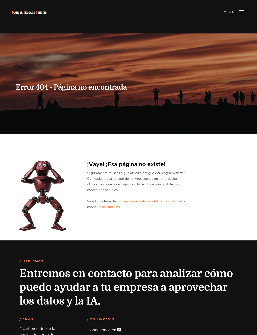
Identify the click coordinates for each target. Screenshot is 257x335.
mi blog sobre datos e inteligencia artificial (149, 201)
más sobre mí (109, 207)
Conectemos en (102, 330)
